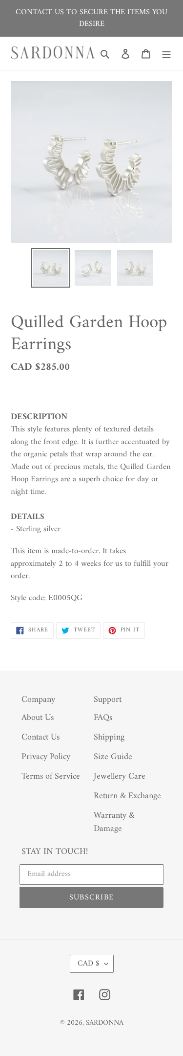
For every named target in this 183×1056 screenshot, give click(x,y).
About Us (37, 717)
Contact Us (40, 737)
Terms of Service (50, 776)
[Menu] (166, 53)
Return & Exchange (127, 796)
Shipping (109, 737)
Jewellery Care (119, 776)
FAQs (103, 717)
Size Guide (113, 756)
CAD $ (89, 963)
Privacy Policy (45, 756)
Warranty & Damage (114, 822)
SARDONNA (104, 1023)
